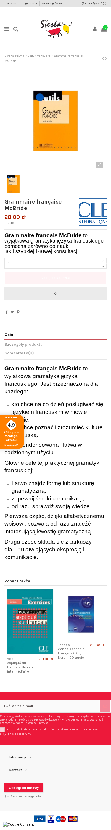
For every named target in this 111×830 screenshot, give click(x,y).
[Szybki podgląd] (33, 652)
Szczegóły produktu (23, 344)
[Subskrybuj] (105, 706)
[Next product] (106, 58)
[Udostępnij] (7, 312)
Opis (8, 334)
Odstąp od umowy (24, 788)
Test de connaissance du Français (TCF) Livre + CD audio (72, 651)
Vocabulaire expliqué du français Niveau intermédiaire (20, 665)
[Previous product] (103, 58)
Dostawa (10, 3)
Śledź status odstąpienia (22, 796)
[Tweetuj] (12, 312)
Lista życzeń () (95, 3)
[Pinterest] (18, 312)
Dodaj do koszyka (55, 278)
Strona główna (52, 3)
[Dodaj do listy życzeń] (55, 293)
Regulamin (30, 3)
